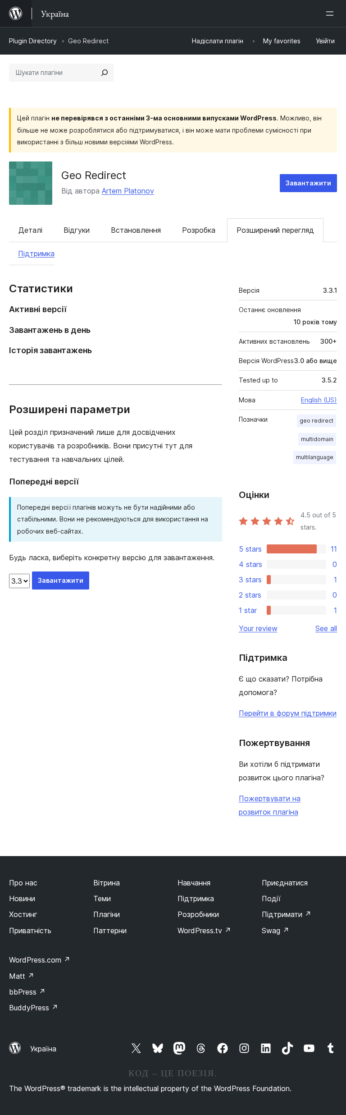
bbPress (27, 991)
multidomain (317, 439)
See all (326, 628)
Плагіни (106, 914)
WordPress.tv (204, 930)
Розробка (198, 230)
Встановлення (136, 230)
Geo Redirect (93, 175)
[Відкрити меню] (331, 13)
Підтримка (36, 253)
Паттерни (110, 930)
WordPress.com (39, 959)
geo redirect (316, 420)
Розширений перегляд (275, 230)
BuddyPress (33, 1007)
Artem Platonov (128, 190)
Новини (22, 898)
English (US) (319, 400)
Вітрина (106, 882)
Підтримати (286, 914)
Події (271, 898)
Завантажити (308, 183)
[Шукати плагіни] (105, 73)
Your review (258, 628)
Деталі (30, 230)
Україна (43, 1048)
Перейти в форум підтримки (288, 713)
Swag (275, 930)
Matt (21, 976)
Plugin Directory (33, 41)
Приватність (30, 930)
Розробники (198, 914)
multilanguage (314, 457)
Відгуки (77, 230)
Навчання (194, 882)
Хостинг (23, 914)
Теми (102, 898)
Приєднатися (285, 882)
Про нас (23, 882)
